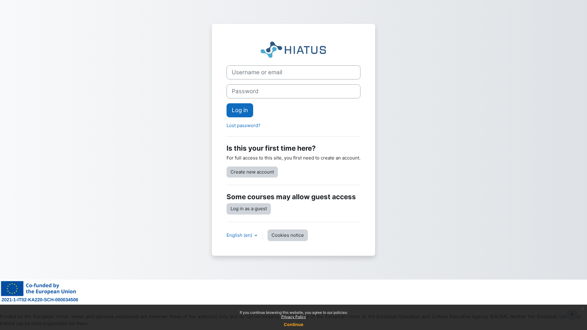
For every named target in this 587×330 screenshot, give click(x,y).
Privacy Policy (293, 316)
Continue (293, 324)
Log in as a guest (249, 208)
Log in (240, 110)
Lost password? (243, 125)
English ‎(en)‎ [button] (240, 235)
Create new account (252, 172)
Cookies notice (287, 235)
